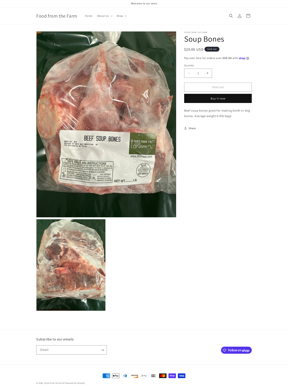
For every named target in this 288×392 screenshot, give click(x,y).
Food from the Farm (54, 383)
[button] (104, 16)
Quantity (189, 65)
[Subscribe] (102, 350)
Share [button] (192, 128)
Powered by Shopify (75, 383)
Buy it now (218, 98)
